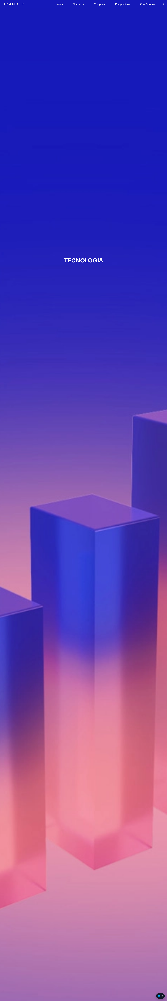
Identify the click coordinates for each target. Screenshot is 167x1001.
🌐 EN (160, 996)
